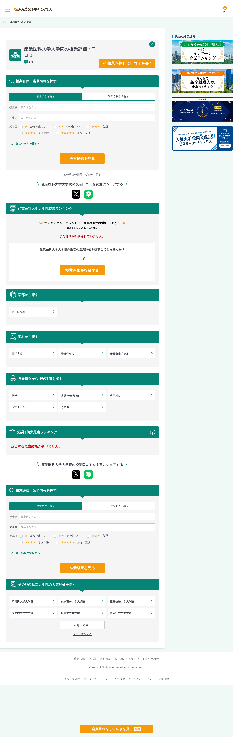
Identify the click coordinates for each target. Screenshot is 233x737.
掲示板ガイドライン (127, 658)
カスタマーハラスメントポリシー (134, 678)
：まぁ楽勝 (37, 132)
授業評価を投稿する (82, 270)
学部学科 (118, 96)
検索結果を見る (82, 158)
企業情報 (163, 678)
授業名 (46, 96)
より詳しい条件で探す (24, 143)
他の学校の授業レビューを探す (82, 174)
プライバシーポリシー (97, 678)
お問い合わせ (151, 658)
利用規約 (105, 658)
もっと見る (84, 625)
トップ (3, 21)
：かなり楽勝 (75, 132)
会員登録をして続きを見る (116, 729)
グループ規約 (72, 678)
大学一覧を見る (82, 634)
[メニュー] (7, 9)
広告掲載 (79, 658)
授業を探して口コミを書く (130, 63)
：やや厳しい (69, 126)
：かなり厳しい (35, 126)
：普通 (100, 126)
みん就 (93, 658)
